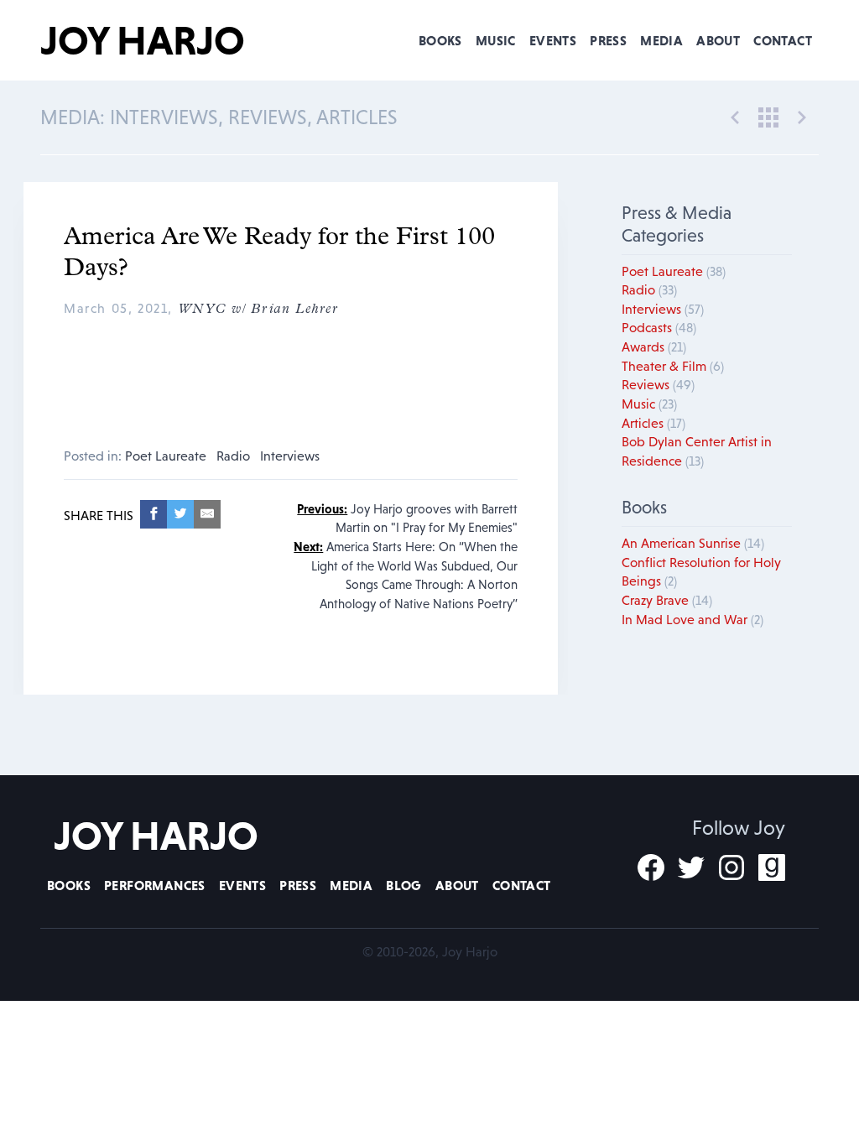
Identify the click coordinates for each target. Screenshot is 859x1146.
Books (440, 40)
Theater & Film (673, 365)
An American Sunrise (693, 542)
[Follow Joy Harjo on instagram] (731, 867)
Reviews (658, 384)
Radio (233, 455)
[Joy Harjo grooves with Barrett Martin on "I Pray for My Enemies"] (735, 115)
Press (608, 40)
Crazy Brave (667, 599)
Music (496, 40)
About (718, 40)
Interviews (290, 455)
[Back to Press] (768, 115)
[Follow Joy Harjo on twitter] (691, 867)
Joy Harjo (142, 40)
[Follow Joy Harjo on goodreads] (771, 867)
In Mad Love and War (692, 619)
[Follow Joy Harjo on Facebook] (651, 867)
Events (552, 40)
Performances (155, 885)
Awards (654, 346)
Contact (782, 40)
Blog (404, 885)
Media (661, 40)
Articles (653, 422)
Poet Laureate (165, 455)
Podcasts (659, 327)
